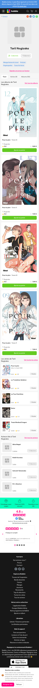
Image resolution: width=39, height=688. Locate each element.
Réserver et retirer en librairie (19, 642)
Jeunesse (19, 587)
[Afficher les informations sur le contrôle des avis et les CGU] (30, 521)
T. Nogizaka (6, 144)
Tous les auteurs (19, 597)
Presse (19, 563)
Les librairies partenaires (19, 624)
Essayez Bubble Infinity (19, 608)
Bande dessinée (19, 580)
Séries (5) (13, 77)
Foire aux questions (19, 632)
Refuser (19, 684)
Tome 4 (5, 16)
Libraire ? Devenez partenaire (19, 622)
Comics (19, 582)
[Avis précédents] (2, 534)
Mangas (19, 585)
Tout (4, 77)
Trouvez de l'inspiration (19, 577)
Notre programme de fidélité (19, 611)
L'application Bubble (19, 606)
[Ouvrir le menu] (3, 11)
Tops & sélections (19, 592)
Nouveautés (19, 590)
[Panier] (32, 11)
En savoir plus (22, 6)
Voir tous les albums (31, 83)
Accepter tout (7, 684)
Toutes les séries (19, 595)
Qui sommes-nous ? (19, 560)
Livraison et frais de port (20, 635)
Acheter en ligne (19, 640)
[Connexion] (36, 11)
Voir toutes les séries (31, 360)
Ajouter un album (19, 613)
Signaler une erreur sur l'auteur (19, 71)
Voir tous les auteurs (31, 438)
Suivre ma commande (19, 637)
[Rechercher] (28, 11)
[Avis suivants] (36, 534)
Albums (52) (25, 77)
